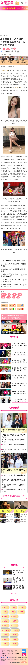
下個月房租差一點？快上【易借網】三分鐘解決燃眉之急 (11, 280)
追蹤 (3, 309)
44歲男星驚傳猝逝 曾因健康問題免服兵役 (13, 436)
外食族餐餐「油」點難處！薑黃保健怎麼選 (18, 580)
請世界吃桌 (11, 8)
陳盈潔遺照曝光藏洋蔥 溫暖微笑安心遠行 (13, 490)
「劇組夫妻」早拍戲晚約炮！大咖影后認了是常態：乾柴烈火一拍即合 (23, 521)
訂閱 (11, 305)
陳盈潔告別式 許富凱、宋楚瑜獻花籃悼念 (13, 486)
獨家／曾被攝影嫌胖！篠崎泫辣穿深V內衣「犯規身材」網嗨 (24, 61)
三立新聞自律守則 (6, 653)
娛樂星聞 (2, 35)
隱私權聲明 (14, 651)
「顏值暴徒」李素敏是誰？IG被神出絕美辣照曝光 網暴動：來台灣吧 (17, 61)
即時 (18, 8)
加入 (20, 305)
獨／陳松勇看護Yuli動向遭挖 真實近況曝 (14, 450)
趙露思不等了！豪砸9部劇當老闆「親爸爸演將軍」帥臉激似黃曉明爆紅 (10, 61)
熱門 (23, 8)
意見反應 (4, 655)
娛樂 (7, 35)
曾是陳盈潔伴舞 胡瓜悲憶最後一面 (13, 445)
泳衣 (21, 87)
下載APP (4, 305)
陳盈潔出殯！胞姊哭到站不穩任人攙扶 (13, 481)
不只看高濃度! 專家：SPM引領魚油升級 (18, 572)
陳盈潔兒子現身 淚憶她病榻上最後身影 (13, 476)
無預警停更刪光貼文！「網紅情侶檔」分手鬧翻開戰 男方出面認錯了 (23, 515)
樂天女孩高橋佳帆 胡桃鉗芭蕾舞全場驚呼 (13, 441)
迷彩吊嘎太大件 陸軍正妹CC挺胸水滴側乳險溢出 (3, 61)
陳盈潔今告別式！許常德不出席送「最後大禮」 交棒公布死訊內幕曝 (6, 511)
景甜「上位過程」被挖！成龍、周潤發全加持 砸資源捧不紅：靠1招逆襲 (21, 511)
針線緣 (3, 8)
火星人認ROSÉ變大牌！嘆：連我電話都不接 (13, 261)
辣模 (2, 70)
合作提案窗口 (16, 653)
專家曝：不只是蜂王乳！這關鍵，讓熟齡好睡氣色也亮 (10, 275)
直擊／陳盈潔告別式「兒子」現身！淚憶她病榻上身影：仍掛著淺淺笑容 (9, 521)
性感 (16, 87)
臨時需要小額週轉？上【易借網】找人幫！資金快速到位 (11, 285)
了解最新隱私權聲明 (15, 662)
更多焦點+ (14, 593)
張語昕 (6, 70)
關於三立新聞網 (6, 651)
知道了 (24, 662)
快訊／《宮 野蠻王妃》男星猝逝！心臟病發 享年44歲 (10, 515)
